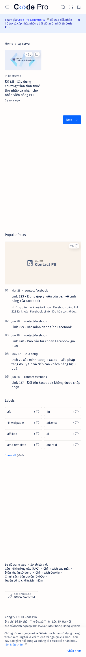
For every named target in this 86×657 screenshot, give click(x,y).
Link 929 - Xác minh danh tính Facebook (41, 327)
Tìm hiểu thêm (13, 644)
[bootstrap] (14, 76)
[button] (28, 54)
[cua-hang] (31, 354)
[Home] (9, 43)
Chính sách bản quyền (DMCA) (25, 576)
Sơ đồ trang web (15, 565)
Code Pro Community (31, 19)
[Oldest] (72, 119)
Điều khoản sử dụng (18, 572)
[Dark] (71, 7)
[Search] (63, 7)
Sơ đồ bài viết (39, 565)
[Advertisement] (43, 180)
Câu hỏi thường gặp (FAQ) (22, 568)
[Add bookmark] (37, 54)
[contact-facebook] (36, 290)
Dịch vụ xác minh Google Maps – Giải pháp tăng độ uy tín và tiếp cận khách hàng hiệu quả (43, 364)
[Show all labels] (14, 455)
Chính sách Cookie (48, 572)
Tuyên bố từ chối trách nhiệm (24, 580)
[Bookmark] (79, 7)
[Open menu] (7, 7)
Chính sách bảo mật (56, 568)
